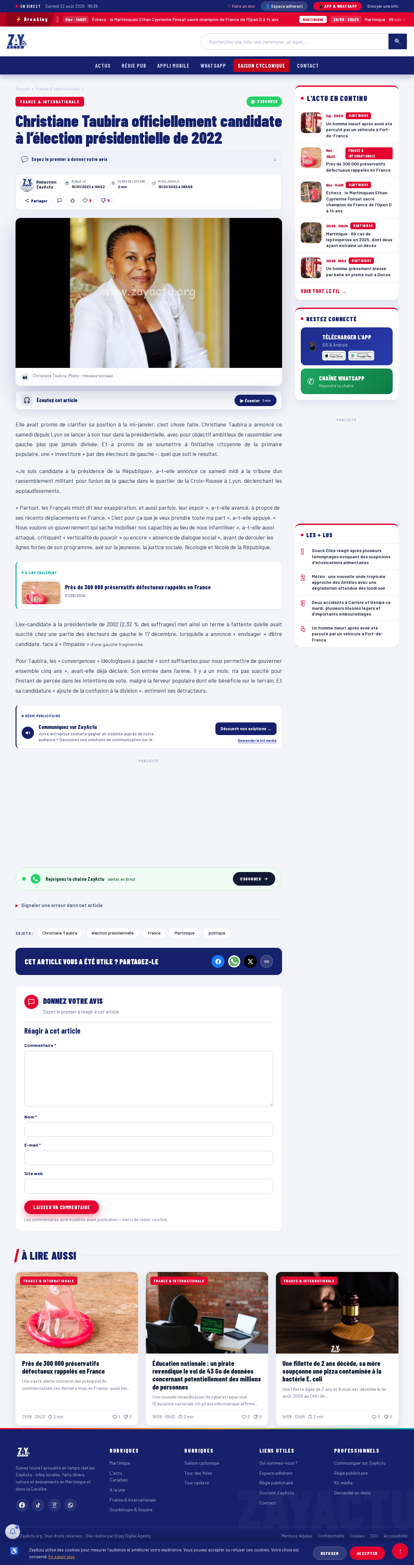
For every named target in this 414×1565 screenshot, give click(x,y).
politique (217, 933)
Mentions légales (296, 1535)
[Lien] (266, 961)
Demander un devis (352, 1492)
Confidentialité (331, 1535)
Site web (33, 1173)
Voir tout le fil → (324, 291)
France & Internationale (57, 88)
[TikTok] (38, 1505)
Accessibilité (396, 1535)
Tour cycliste (196, 1482)
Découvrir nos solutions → (246, 728)
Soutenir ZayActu (276, 1492)
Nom (30, 1116)
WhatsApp (213, 65)
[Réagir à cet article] (59, 201)
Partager (39, 200)
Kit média (343, 1482)
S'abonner (267, 101)
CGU (374, 1535)
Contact (308, 65)
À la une (117, 1489)
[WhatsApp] (234, 961)
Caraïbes (119, 1479)
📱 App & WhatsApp (337, 6)
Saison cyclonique (261, 65)
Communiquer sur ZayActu (360, 1463)
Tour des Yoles (198, 1473)
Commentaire (40, 1045)
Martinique (184, 933)
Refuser (330, 1553)
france (154, 933)
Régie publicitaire (276, 1482)
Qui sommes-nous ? (278, 1463)
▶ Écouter (255, 400)
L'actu (116, 1473)
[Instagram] (54, 1505)
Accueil (22, 88)
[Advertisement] (149, 812)
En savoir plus (62, 1556)
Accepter (367, 1553)
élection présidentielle (113, 933)
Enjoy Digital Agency (132, 1535)
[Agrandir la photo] (149, 293)
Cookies (357, 1535)
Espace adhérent (276, 1473)
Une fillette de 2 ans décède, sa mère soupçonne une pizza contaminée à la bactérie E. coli (331, 1371)
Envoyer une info (382, 6)
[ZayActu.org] (16, 41)
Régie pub (134, 65)
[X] (250, 961)
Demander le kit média (257, 740)
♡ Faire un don (241, 6)
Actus (103, 65)
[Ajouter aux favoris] (72, 201)
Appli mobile (173, 65)
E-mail (32, 1145)
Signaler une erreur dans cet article (59, 905)
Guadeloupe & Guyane (131, 1509)
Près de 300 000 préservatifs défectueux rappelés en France (63, 1367)
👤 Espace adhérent (284, 6)
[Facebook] (218, 961)
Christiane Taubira (59, 933)
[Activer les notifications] (12, 1531)
